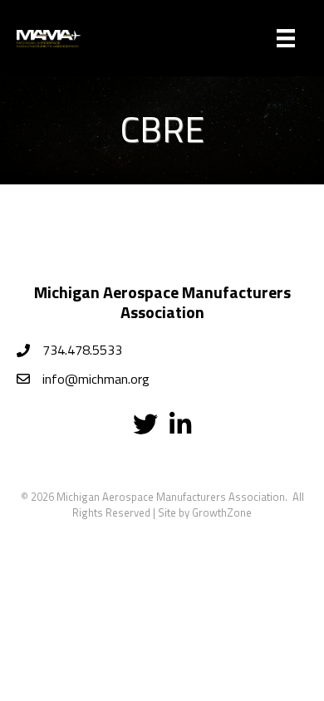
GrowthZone (222, 512)
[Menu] (285, 38)
